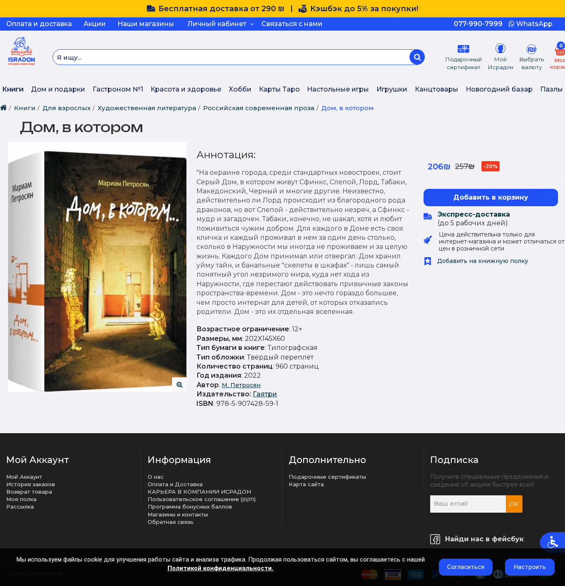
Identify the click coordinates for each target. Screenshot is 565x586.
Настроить (530, 567)
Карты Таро (279, 89)
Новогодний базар (499, 89)
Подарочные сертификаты (327, 476)
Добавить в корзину (490, 197)
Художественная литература (147, 108)
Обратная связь (171, 521)
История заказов (30, 484)
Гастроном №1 (118, 89)
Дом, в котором (347, 108)
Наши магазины (145, 24)
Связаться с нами (292, 24)
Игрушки (391, 89)
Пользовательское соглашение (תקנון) (202, 499)
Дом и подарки (58, 89)
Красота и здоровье (186, 89)
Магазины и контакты (178, 514)
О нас (156, 476)
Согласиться (465, 567)
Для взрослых (67, 108)
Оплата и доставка (39, 24)
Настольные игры (338, 89)
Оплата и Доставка (175, 484)
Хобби (240, 89)
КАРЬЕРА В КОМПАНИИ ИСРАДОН (199, 491)
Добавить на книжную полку (482, 261)
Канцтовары (436, 89)
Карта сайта (306, 484)
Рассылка (20, 506)
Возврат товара (29, 491)
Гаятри (265, 394)
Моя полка (21, 499)
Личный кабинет (218, 24)
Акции (95, 24)
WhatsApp (534, 24)
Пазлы (551, 89)
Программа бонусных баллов (190, 506)
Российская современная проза (258, 108)
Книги (13, 89)
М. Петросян (241, 385)
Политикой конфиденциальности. (220, 568)
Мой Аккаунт (24, 476)
